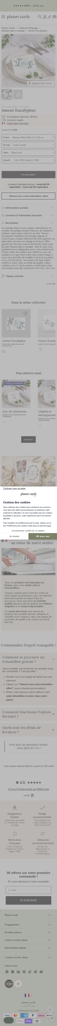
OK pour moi (43, 536)
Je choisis (14, 536)
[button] (9, 1020)
